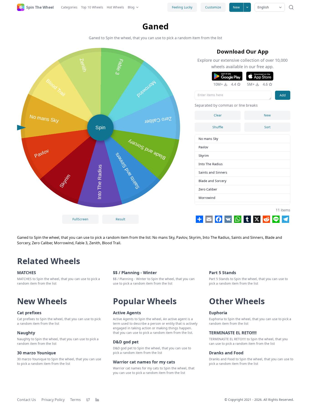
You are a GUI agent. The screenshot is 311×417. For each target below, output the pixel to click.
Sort (267, 127)
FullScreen (80, 219)
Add (283, 95)
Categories (69, 7)
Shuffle (217, 127)
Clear (218, 115)
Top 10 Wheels (92, 7)
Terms (75, 399)
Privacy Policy (53, 399)
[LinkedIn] (97, 400)
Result (120, 219)
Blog (131, 7)
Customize (213, 7)
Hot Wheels (115, 7)
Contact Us (26, 399)
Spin (100, 127)
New (236, 7)
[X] (88, 400)
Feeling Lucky (182, 7)
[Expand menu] (247, 7)
